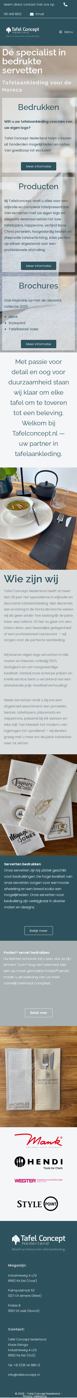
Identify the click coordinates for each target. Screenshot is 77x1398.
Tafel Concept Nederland (43, 1393)
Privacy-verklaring (35, 1396)
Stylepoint (17, 322)
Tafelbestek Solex (23, 329)
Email (40, 14)
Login (50, 1396)
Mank (13, 316)
